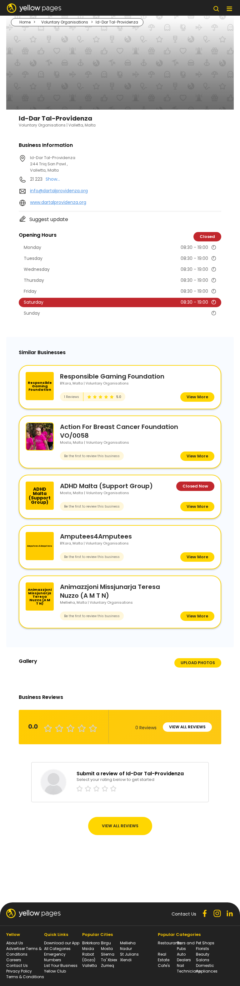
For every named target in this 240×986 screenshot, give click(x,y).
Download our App (61, 943)
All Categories (57, 948)
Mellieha (128, 943)
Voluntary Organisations (64, 22)
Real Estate (163, 957)
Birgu (106, 943)
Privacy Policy (19, 971)
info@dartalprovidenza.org (59, 191)
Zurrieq (107, 965)
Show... (53, 179)
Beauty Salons (202, 957)
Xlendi (126, 960)
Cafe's (164, 965)
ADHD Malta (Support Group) (106, 486)
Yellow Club (55, 971)
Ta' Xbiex (109, 960)
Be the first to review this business (92, 456)
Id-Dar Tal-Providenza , (52, 164)
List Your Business (61, 965)
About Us (14, 943)
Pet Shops (205, 943)
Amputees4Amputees (96, 536)
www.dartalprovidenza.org (58, 202)
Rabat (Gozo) (88, 957)
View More (197, 397)
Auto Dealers (184, 957)
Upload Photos (198, 662)
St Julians (129, 954)
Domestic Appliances (207, 968)
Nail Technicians (189, 968)
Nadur (126, 948)
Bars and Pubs (186, 945)
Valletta (89, 965)
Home (25, 22)
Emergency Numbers (55, 957)
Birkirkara (91, 943)
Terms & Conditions (25, 976)
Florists (202, 948)
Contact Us (17, 965)
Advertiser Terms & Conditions (24, 951)
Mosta (107, 948)
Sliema (107, 954)
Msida (88, 948)
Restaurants (169, 943)
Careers (13, 960)
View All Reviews (187, 727)
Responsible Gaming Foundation (112, 376)
